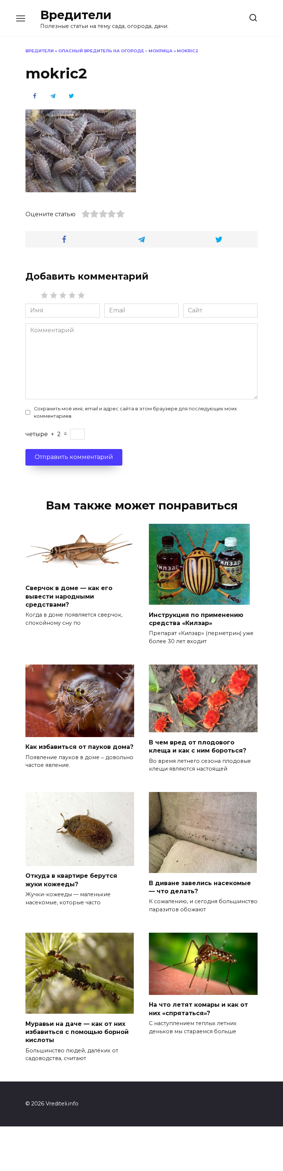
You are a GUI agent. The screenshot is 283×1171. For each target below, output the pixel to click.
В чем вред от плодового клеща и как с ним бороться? (197, 746)
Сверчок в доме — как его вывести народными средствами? (68, 596)
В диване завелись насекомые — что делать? (200, 886)
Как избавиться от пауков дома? (79, 746)
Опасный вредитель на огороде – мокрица (115, 50)
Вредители (75, 15)
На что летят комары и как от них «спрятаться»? (198, 1008)
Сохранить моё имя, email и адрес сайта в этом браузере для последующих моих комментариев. (135, 412)
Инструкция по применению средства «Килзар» (196, 618)
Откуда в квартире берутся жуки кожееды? (71, 879)
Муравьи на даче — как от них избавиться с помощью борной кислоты (77, 1032)
